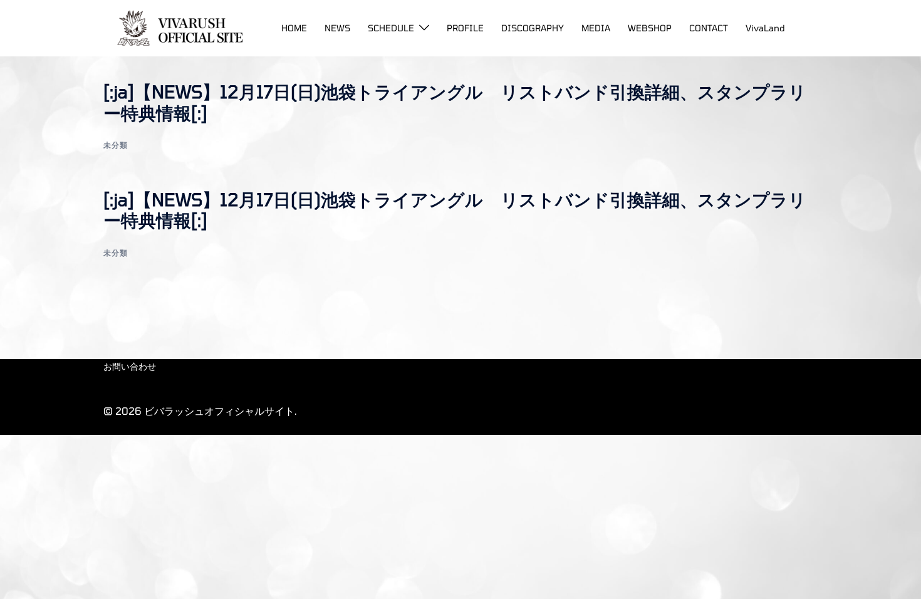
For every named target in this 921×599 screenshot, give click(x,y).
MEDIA (595, 28)
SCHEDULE (391, 28)
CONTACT (708, 28)
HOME (294, 28)
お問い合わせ (129, 366)
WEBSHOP (650, 28)
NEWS (337, 28)
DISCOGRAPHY (532, 28)
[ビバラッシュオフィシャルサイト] (176, 27)
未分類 (115, 144)
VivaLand (765, 28)
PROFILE (465, 28)
